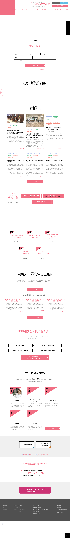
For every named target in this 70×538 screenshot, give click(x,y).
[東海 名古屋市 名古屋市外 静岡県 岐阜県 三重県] (35, 54)
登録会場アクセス (45, 9)
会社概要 (59, 505)
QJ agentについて (24, 9)
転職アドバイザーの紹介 (19, 509)
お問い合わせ (36, 511)
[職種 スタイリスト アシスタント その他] (24, 57)
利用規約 (59, 507)
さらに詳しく (19, 311)
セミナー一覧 (35, 9)
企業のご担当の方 (61, 512)
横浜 (1, 92)
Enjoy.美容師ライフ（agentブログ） (60, 9)
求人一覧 (5, 507)
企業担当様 (64, 2)
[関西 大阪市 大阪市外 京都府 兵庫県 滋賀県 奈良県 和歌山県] (49, 54)
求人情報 (14, 9)
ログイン (56, 2)
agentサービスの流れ (19, 507)
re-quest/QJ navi (36, 513)
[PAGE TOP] (67, 535)
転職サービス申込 (60, 5)
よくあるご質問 (17, 511)
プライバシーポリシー (62, 509)
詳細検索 (5, 509)
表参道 (1, 95)
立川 (1, 93)
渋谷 (1, 89)
